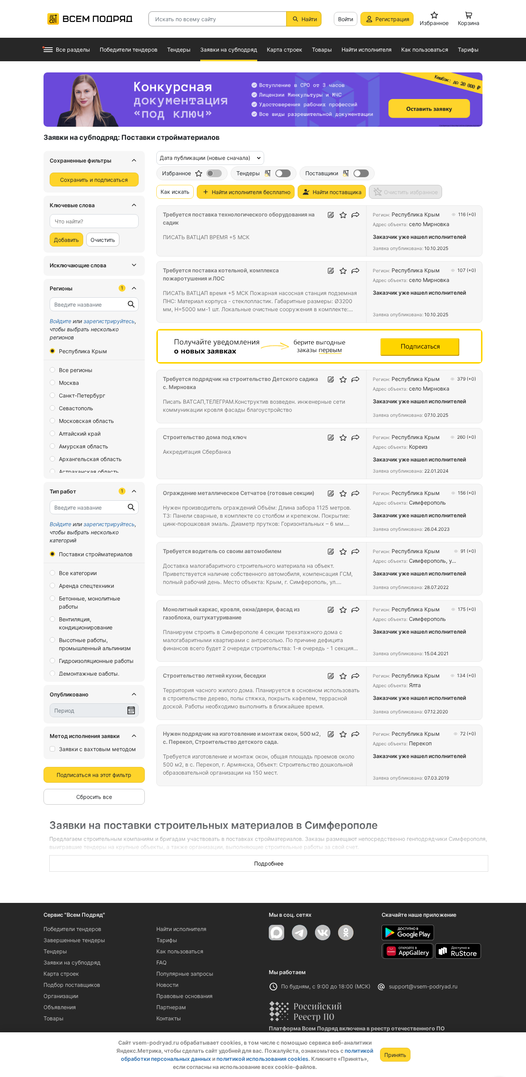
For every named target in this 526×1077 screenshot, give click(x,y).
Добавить (66, 240)
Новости (167, 984)
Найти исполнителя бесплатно (251, 192)
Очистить (102, 240)
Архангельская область (90, 459)
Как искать (175, 191)
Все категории (78, 573)
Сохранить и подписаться (94, 179)
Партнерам (171, 1007)
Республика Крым (83, 351)
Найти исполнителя (181, 929)
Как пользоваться (179, 951)
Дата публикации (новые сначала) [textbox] (205, 157)
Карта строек (61, 973)
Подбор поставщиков (72, 984)
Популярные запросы (184, 973)
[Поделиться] (355, 215)
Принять (395, 1055)
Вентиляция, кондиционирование (85, 623)
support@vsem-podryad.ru (423, 986)
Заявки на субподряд (72, 962)
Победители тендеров (72, 929)
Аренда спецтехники (86, 585)
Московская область (86, 421)
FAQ (161, 962)
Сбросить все (94, 796)
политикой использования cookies (262, 1058)
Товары (54, 1018)
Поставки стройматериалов (95, 554)
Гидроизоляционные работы (96, 661)
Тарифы (166, 940)
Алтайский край (80, 433)
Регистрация (392, 19)
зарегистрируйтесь (109, 321)
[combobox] (94, 221)
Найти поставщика (337, 192)
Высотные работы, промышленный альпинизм (95, 644)
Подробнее (268, 863)
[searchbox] (91, 221)
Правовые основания (184, 996)
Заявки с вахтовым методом (97, 749)
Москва (69, 382)
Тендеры (55, 951)
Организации (61, 996)
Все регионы (75, 370)
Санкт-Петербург (82, 395)
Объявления (60, 1007)
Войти (345, 19)
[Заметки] (330, 215)
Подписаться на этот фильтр (94, 775)
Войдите (60, 321)
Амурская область (83, 446)
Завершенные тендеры (74, 940)
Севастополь (76, 408)
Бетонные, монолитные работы (89, 602)
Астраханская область (89, 471)
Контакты (168, 1018)
